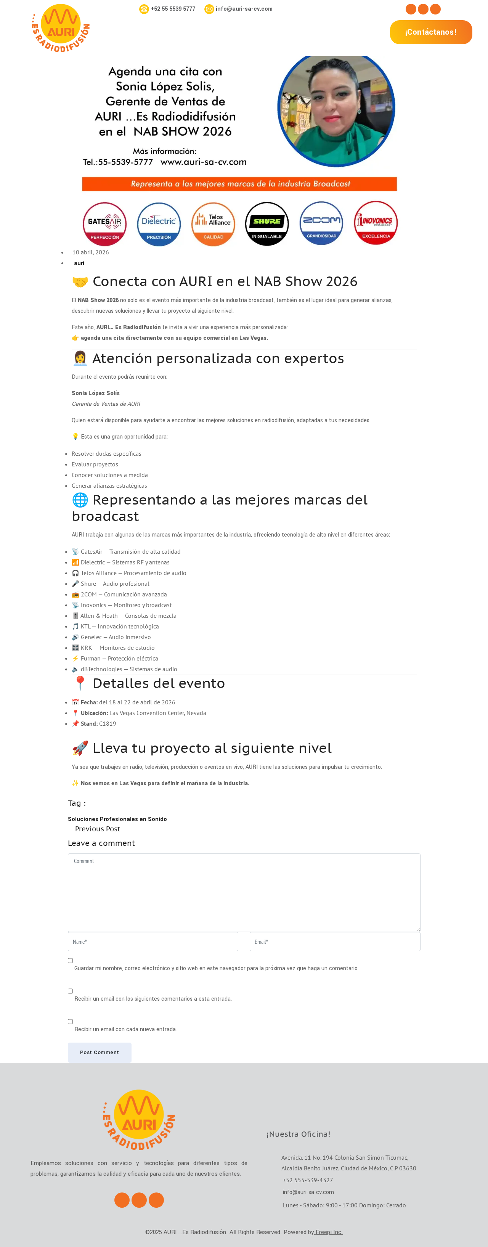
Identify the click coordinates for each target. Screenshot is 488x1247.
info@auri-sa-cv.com (244, 9)
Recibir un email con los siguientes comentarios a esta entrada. (153, 999)
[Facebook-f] (411, 9)
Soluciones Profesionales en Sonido (117, 819)
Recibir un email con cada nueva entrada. (125, 1029)
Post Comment (99, 1052)
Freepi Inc (328, 1232)
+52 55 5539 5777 (173, 9)
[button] (431, 32)
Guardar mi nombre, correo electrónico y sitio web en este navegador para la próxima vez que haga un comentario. (216, 968)
